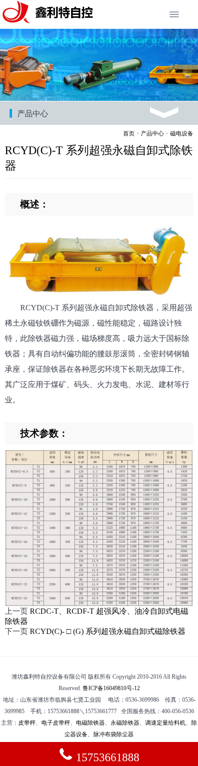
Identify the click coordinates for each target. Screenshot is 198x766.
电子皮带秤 (55, 722)
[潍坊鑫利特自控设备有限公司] (48, 21)
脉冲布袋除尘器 (113, 734)
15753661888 (106, 757)
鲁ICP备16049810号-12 (111, 688)
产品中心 (152, 133)
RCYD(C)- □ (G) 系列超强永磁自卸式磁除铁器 (108, 631)
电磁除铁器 (90, 722)
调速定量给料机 (165, 722)
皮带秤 (27, 722)
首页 (129, 133)
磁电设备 (181, 133)
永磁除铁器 (125, 722)
